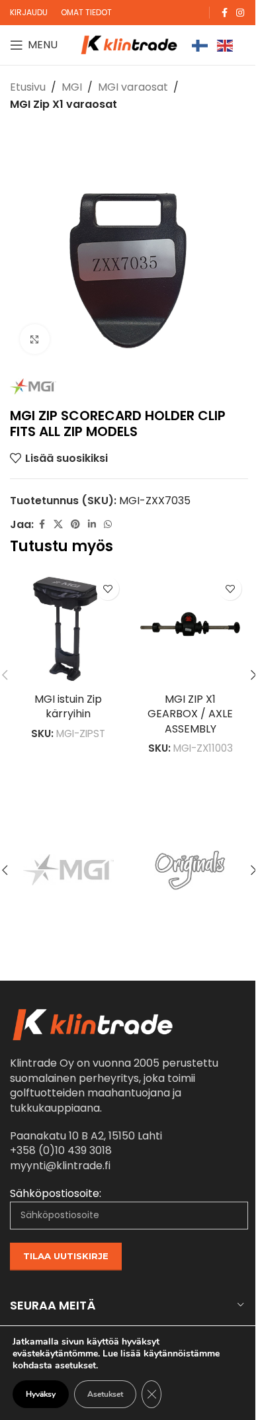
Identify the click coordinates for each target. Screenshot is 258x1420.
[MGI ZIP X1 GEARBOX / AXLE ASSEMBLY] (190, 628)
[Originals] (189, 870)
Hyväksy (41, 1394)
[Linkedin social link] (92, 524)
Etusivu (28, 87)
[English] (225, 44)
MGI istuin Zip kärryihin (68, 706)
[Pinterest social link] (75, 524)
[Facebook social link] (224, 13)
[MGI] (68, 870)
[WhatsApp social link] (108, 524)
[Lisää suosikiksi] (107, 588)
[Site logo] (129, 44)
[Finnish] (200, 44)
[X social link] (58, 524)
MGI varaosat (133, 87)
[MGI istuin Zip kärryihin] (68, 628)
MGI (72, 87)
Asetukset (105, 1394)
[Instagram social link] (240, 13)
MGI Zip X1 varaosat (63, 104)
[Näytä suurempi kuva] (35, 339)
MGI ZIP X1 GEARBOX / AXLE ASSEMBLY (190, 713)
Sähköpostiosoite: (55, 1193)
